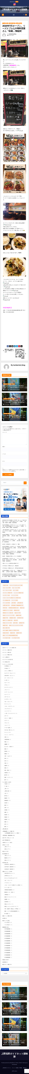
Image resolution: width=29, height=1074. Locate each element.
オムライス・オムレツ (8, 673)
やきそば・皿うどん (8, 730)
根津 (5, 805)
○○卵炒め (6, 666)
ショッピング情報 (18, 592)
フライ (5, 722)
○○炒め (4, 23)
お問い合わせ (14, 1071)
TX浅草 (5, 585)
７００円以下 (15, 637)
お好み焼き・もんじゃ (8, 675)
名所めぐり (4, 844)
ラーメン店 (6, 602)
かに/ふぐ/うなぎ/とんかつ (16, 585)
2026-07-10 (7, 1013)
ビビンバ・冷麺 (7, 718)
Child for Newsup (22, 1062)
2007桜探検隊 (7, 928)
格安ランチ (4, 920)
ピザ (5, 715)
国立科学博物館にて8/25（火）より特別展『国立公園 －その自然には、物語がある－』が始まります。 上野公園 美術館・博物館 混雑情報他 (19, 354)
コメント (4, 432)
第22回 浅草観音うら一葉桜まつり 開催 (11, 544)
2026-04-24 (8, 1044)
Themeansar (14, 1064)
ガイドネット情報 (7, 592)
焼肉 (5, 767)
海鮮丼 (5, 625)
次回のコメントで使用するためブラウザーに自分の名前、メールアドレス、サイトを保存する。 (14, 470)
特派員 (20, 23)
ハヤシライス (7, 708)
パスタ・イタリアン (8, 706)
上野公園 (20, 602)
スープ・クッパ (7, 692)
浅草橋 (21, 622)
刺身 (5, 748)
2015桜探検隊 (7, 947)
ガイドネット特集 (6, 652)
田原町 (5, 814)
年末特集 (4, 862)
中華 (7, 23)
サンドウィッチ (7, 687)
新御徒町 (13, 617)
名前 (3, 446)
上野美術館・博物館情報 (7, 398)
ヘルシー (6, 725)
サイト (3, 461)
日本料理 (20, 617)
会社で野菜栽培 (5, 840)
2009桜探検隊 (7, 933)
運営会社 (25, 1067)
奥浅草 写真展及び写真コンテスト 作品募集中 (11, 556)
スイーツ (6, 694)
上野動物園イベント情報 (7, 831)
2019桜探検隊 (7, 957)
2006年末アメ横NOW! (9, 864)
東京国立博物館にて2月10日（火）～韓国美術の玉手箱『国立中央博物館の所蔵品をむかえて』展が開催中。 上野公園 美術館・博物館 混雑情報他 (14, 552)
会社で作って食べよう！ (7, 837)
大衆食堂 (6, 894)
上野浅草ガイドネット (6, 1067)
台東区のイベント (7, 610)
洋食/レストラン (7, 622)
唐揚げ (5, 753)
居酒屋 (18, 615)
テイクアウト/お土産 (6, 659)
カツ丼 (5, 680)
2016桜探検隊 (7, 950)
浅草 (15, 622)
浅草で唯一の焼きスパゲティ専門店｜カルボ (9, 350)
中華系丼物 (6, 739)
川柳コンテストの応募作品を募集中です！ (10, 563)
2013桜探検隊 (7, 943)
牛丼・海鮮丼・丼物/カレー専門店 (11, 630)
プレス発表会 (6, 600)
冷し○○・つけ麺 (7, 746)
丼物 (22, 607)
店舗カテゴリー (5, 871)
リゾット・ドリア (8, 734)
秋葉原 (12, 632)
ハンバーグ (14, 595)
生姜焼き (6, 772)
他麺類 (5, 744)
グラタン (6, 684)
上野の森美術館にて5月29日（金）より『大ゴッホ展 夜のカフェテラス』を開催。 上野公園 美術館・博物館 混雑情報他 (14, 418)
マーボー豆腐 (7, 727)
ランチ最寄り (5, 782)
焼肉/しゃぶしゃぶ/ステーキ (16, 625)
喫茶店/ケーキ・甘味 (8, 612)
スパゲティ (6, 595)
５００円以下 (6, 637)
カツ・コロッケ (7, 590)
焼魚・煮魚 (6, 627)
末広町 (5, 802)
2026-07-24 (7, 998)
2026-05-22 (7, 1029)
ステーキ (6, 696)
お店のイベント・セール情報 (8, 647)
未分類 (3, 918)
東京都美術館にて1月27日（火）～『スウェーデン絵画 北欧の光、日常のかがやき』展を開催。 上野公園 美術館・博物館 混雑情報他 (14, 560)
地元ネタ (17, 612)
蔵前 (5, 821)
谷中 (5, 824)
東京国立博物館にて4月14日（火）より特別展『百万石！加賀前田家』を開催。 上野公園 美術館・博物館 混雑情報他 (14, 536)
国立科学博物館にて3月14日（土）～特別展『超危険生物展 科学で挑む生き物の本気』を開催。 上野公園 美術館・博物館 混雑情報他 (14, 548)
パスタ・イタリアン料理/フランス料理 (12, 597)
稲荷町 (19, 632)
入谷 (5, 793)
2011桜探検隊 (7, 938)
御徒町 (17, 23)
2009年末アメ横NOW (8, 869)
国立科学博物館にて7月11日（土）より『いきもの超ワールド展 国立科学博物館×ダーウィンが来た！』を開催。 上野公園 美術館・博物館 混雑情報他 (14, 403)
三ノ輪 (5, 786)
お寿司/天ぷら (7, 875)
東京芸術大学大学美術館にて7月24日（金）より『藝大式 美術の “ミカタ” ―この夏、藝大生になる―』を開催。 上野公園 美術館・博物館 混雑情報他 (14, 388)
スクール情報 (5, 657)
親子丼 (5, 775)
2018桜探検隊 (7, 955)
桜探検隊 (4, 927)
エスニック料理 (7, 670)
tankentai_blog (12, 34)
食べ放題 (6, 913)
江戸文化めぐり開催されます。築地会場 (10, 565)
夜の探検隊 (4, 853)
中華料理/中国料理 (12, 23)
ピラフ (5, 720)
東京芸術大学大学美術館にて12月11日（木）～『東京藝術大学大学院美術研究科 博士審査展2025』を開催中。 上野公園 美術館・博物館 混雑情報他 (14, 575)
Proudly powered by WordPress (8, 1062)
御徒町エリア (7, 857)
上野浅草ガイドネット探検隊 (14, 9)
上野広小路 (6, 605)
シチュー (6, 689)
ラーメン (15, 600)
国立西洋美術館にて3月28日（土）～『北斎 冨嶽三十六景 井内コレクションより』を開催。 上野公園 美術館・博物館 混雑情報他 (14, 540)
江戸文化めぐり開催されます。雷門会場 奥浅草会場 (12, 568)
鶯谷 (5, 826)
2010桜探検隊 (7, 936)
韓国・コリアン (7, 777)
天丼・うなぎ (7, 756)
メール (4, 453)
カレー (15, 590)
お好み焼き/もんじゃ (8, 873)
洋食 (16, 620)
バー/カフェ (6, 882)
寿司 (5, 758)
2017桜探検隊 (7, 952)
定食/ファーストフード (8, 615)
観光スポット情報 (6, 964)
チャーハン (6, 703)
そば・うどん (16, 587)
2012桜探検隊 (7, 940)
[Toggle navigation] (13, 15)
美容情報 (4, 962)
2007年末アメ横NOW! (9, 866)
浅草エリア (6, 849)
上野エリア (6, 846)
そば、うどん (7, 587)
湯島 (5, 812)
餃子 (5, 779)
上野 (13, 602)
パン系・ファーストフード (9, 713)
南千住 (5, 795)
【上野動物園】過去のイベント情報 (11, 833)
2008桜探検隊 (7, 931)
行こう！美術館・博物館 (17, 1067)
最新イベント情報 (7, 620)
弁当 (5, 760)
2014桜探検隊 (7, 945)
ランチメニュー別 (6, 664)
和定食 (16, 610)
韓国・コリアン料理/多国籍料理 (10, 635)
